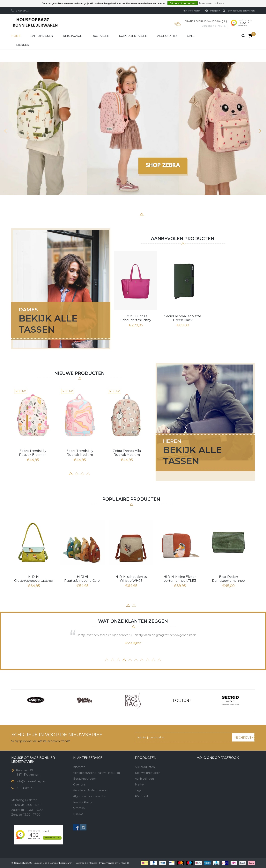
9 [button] (153, 659)
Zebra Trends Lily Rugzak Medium (79, 453)
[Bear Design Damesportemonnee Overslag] (228, 542)
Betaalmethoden (85, 778)
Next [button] (259, 131)
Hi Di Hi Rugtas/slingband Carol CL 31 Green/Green (82, 579)
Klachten (79, 767)
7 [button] (148, 214)
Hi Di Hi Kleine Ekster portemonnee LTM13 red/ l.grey (180, 579)
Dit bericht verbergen (183, 3)
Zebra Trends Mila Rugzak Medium (127, 453)
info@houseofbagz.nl (31, 781)
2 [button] (118, 214)
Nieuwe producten (147, 773)
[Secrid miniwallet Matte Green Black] (182, 280)
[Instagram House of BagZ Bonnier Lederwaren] (83, 827)
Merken (22, 45)
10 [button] (159, 659)
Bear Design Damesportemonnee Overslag (228, 579)
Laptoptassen (41, 36)
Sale (191, 36)
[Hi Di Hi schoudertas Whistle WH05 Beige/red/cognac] (131, 542)
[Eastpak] (35, 700)
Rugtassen (100, 36)
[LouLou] (181, 700)
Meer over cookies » (211, 3)
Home (16, 36)
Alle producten (145, 767)
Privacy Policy (82, 802)
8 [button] (153, 214)
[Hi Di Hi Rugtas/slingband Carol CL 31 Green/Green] (82, 542)
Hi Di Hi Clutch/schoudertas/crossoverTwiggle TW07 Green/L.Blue (33, 579)
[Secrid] (230, 700)
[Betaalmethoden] (144, 862)
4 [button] (130, 214)
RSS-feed (141, 796)
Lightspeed (91, 862)
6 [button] (142, 214)
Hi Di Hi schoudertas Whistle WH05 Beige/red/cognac (131, 579)
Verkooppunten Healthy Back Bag (96, 773)
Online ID (123, 862)
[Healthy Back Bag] (133, 700)
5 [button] (136, 214)
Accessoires (167, 36)
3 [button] (124, 214)
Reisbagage (72, 36)
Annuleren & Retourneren (90, 790)
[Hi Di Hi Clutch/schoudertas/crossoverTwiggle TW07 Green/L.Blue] (33, 542)
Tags (138, 790)
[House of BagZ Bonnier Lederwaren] (35, 22)
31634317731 (23, 10)
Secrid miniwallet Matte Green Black (182, 318)
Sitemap (79, 808)
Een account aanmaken (241, 10)
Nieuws (78, 814)
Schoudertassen (133, 36)
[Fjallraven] (84, 700)
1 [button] (113, 214)
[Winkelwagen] (249, 35)
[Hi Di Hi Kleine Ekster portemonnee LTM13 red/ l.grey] (179, 542)
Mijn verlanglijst (191, 10)
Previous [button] (7, 131)
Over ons (79, 784)
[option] (133, 128)
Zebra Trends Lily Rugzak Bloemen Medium (33, 453)
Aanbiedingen (144, 778)
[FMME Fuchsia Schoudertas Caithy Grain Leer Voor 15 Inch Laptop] (135, 280)
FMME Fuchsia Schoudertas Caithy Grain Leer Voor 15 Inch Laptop (136, 318)
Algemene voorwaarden (89, 796)
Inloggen (215, 10)
